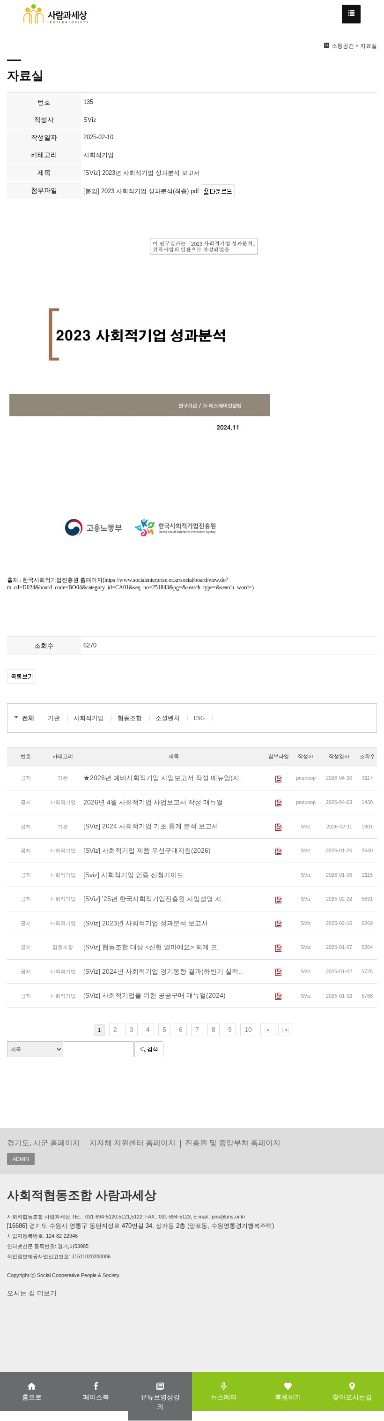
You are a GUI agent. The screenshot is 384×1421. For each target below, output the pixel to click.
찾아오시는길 (352, 1397)
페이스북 (96, 1397)
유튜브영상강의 (160, 1401)
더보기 (46, 1293)
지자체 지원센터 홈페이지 (132, 1142)
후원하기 (288, 1397)
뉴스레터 (224, 1397)
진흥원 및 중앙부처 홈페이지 (233, 1142)
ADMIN (21, 1159)
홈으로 (32, 1397)
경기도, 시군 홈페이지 (43, 1142)
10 (248, 1029)
